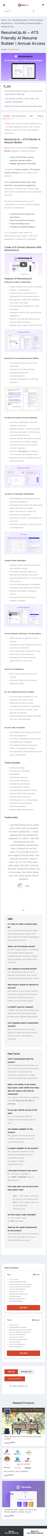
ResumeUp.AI (13, 49)
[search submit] (33, 11)
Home (3, 20)
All (9, 20)
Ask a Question (14, 1379)
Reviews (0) (26, 1372)
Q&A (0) (11, 1372)
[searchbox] (19, 11)
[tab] (6, 116)
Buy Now (23, 1308)
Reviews (41, 116)
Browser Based (36, 20)
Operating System (20, 20)
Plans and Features (19, 116)
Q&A (31, 116)
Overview (6, 116)
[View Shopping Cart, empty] (43, 5)
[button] (4, 5)
